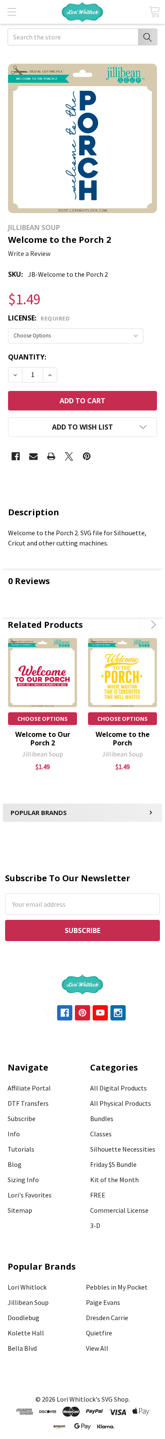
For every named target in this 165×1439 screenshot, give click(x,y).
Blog (15, 1164)
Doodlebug (23, 1317)
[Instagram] (118, 1012)
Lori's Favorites (30, 1195)
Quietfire (99, 1333)
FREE (97, 1195)
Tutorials (21, 1149)
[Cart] (154, 11)
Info (14, 1134)
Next (152, 624)
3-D (95, 1225)
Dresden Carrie (107, 1317)
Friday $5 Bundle (113, 1164)
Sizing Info (23, 1179)
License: (39, 318)
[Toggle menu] (11, 11)
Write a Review (29, 253)
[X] (69, 456)
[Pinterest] (86, 456)
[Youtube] (100, 1012)
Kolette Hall (26, 1333)
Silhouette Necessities (122, 1149)
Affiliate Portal (29, 1088)
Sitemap (20, 1210)
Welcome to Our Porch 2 (42, 739)
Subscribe (22, 1118)
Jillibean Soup (28, 1302)
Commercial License (119, 1210)
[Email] (33, 456)
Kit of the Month (114, 1179)
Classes (101, 1134)
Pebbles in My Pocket (117, 1287)
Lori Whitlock (27, 1287)
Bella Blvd (22, 1348)
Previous (141, 624)
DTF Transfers (28, 1103)
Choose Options (42, 718)
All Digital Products (118, 1088)
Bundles (101, 1118)
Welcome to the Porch (123, 739)
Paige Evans (103, 1302)
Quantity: (27, 357)
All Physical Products (120, 1103)
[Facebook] (15, 456)
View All (97, 1348)
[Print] (51, 456)
